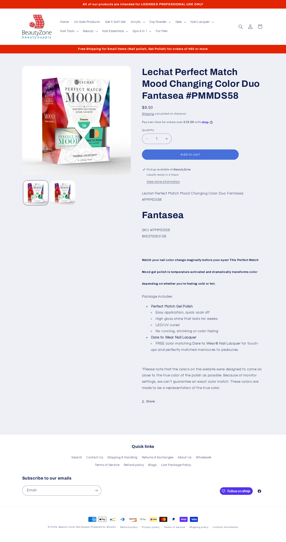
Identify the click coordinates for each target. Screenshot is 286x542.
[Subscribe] (96, 490)
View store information (163, 181)
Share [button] (150, 401)
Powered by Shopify (103, 527)
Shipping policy (199, 527)
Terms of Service (107, 465)
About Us (185, 457)
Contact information (225, 527)
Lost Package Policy (176, 465)
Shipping (148, 114)
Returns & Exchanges (158, 457)
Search (76, 457)
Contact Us (94, 457)
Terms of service (174, 527)
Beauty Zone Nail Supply (74, 527)
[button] (137, 22)
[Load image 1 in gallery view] (35, 192)
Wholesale (203, 457)
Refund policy (134, 465)
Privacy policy (151, 527)
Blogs (152, 465)
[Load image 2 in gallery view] (62, 192)
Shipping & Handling (122, 457)
